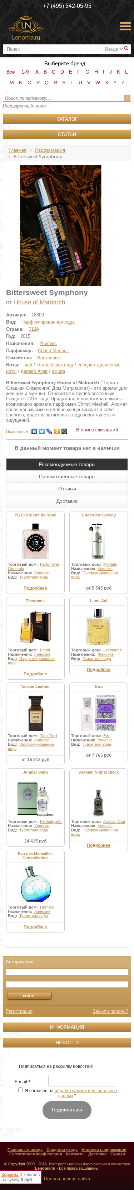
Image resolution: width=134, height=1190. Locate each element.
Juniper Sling (35, 772)
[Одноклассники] (57, 429)
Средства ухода (62, 1150)
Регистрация (19, 1011)
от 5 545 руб (98, 588)
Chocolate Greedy (99, 515)
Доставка (97, 1154)
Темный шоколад (54, 365)
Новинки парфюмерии (103, 1150)
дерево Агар (34, 371)
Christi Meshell (53, 350)
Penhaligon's (51, 821)
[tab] (67, 464)
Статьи (67, 134)
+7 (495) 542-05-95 (67, 6)
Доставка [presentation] (67, 501)
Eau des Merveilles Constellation (35, 855)
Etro (106, 736)
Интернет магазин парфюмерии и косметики (89, 1164)
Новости (67, 1042)
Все (10, 72)
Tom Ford (48, 736)
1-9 (25, 72)
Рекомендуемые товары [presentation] (67, 464)
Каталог (67, 119)
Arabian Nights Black (99, 772)
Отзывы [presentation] (67, 488)
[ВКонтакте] (34, 429)
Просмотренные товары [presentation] (67, 476)
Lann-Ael (98, 601)
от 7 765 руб (98, 755)
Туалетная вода (33, 577)
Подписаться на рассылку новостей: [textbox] (56, 1066)
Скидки (117, 1154)
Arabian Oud (114, 821)
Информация (67, 1027)
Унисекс (48, 343)
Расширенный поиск (24, 106)
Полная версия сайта (67, 1178)
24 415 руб (35, 841)
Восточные (49, 357)
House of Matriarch (39, 302)
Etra (99, 686)
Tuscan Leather (35, 686)
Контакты (75, 1154)
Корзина (10, 1174)
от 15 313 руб (35, 759)
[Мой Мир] (64, 429)
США (34, 329)
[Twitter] (42, 429)
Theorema (35, 601)
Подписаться (67, 1109)
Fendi (45, 650)
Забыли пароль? (110, 1011)
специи (85, 365)
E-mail (23, 1082)
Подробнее (35, 588)
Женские (42, 654)
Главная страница (25, 1150)
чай (28, 365)
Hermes (47, 907)
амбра (58, 371)
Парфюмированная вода (48, 322)
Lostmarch (112, 650)
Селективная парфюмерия (35, 1154)
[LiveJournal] (49, 429)
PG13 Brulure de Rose (35, 515)
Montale (110, 564)
